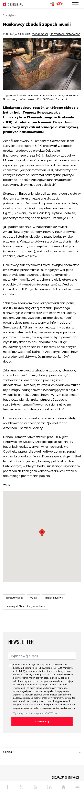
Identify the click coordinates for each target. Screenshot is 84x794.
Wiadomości (40, 33)
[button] (42, 533)
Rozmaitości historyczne (65, 33)
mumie (33, 597)
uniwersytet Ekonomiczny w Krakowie (25, 606)
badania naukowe (53, 597)
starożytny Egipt (14, 597)
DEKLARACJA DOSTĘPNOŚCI (65, 777)
